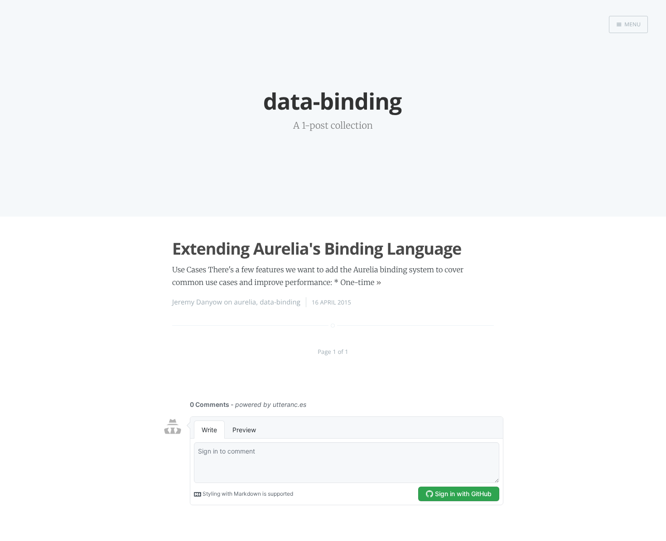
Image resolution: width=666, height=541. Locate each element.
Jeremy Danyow (197, 302)
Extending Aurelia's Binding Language (316, 248)
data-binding (280, 302)
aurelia (245, 302)
